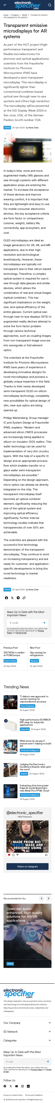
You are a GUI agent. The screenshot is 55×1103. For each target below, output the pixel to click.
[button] (5, 5)
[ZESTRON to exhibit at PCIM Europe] (16, 657)
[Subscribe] (45, 623)
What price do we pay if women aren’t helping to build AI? (35, 743)
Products (15, 15)
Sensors (34, 660)
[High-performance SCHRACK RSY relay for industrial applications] (10, 725)
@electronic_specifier (24, 812)
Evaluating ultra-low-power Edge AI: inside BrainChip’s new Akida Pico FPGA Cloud (34, 788)
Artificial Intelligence (30, 750)
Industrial (25, 729)
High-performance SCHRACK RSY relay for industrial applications (35, 722)
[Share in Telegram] (18, 598)
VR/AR (24, 15)
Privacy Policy (37, 1069)
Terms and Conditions (33, 1095)
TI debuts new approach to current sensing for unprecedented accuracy (34, 699)
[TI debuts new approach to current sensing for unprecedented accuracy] (10, 702)
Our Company (12, 1022)
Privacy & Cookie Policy (13, 1095)
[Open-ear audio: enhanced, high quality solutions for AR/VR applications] (27, 936)
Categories (10, 1040)
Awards (24, 773)
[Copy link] (24, 598)
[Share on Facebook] (6, 598)
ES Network (10, 1031)
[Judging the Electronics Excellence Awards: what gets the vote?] (10, 770)
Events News (10, 660)
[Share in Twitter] (12, 598)
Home (6, 15)
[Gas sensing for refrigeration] (40, 657)
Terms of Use (21, 633)
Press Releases (27, 706)
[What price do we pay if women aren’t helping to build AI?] (10, 747)
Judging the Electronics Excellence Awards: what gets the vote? (35, 767)
